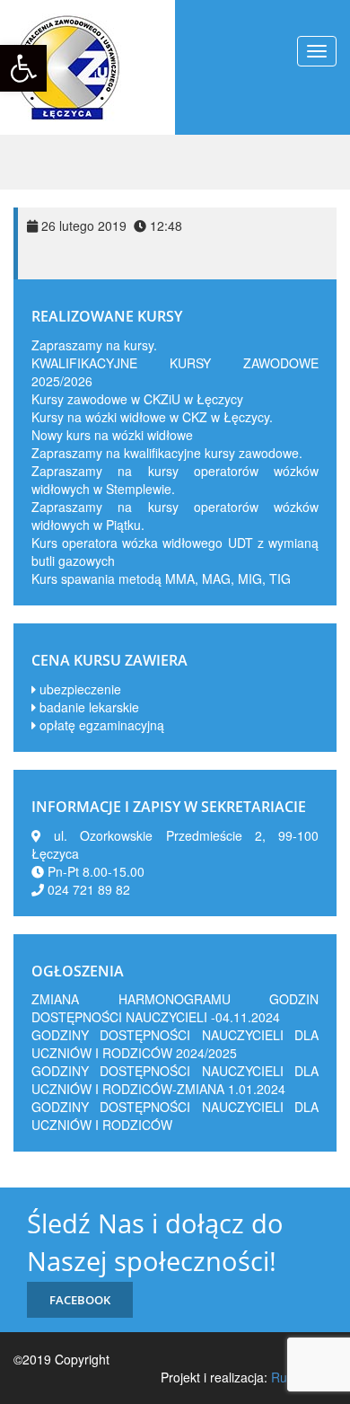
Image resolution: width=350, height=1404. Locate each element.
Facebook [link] (79, 1300)
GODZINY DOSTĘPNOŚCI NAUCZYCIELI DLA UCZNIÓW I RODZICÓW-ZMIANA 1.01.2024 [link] (175, 1080)
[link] (23, 68)
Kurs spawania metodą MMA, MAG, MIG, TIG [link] (161, 578)
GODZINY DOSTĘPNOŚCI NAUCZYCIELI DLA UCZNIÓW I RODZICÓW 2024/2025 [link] (175, 1044)
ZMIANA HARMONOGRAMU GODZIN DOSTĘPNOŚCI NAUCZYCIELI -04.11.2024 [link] (175, 1008)
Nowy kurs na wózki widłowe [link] (112, 435)
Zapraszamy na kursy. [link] (94, 345)
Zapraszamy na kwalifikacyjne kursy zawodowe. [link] (166, 453)
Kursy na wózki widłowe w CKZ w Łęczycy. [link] (152, 417)
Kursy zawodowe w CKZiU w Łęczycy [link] (137, 399)
